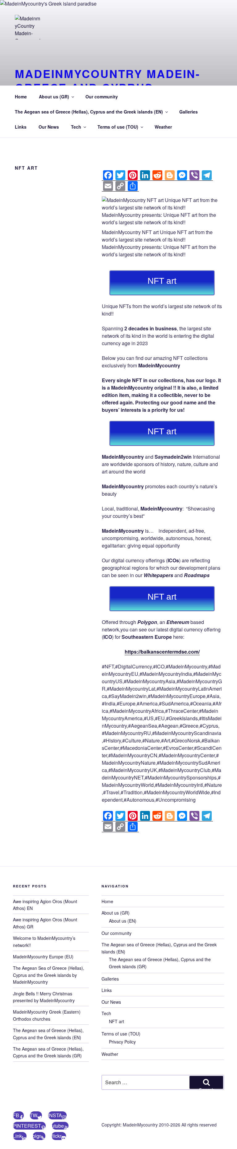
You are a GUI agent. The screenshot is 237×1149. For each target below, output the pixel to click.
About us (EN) (122, 921)
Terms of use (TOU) (118, 127)
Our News (49, 127)
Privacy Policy (122, 1042)
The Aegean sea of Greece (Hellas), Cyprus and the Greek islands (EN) (89, 112)
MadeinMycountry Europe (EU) (43, 956)
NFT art (116, 1021)
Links (21, 127)
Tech (76, 127)
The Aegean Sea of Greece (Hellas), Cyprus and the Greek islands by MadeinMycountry (48, 975)
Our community (101, 96)
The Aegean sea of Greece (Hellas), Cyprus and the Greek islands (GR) (48, 1052)
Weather (163, 127)
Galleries (188, 112)
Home (21, 96)
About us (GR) (54, 96)
